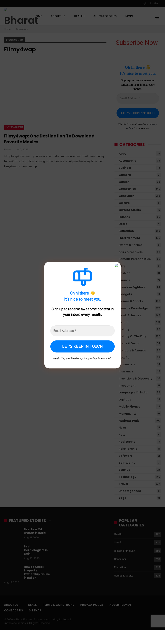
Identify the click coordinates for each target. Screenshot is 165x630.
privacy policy (89, 358)
